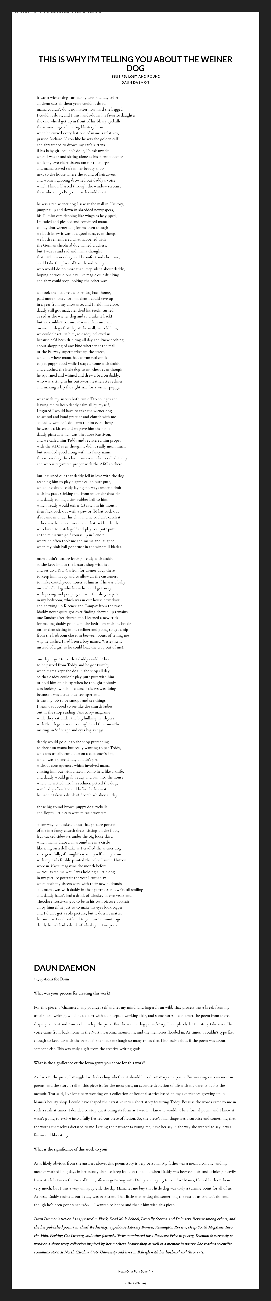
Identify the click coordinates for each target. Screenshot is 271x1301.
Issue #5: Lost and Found (135, 76)
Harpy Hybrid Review (56, 10)
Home (152, 10)
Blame (140, 1283)
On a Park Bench (137, 1271)
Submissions (216, 10)
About (167, 10)
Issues (183, 10)
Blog (197, 10)
